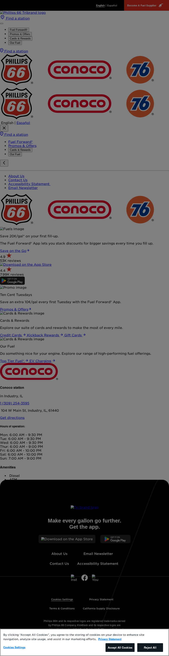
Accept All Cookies (120, 647)
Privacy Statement (109, 639)
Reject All (150, 647)
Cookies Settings (14, 647)
